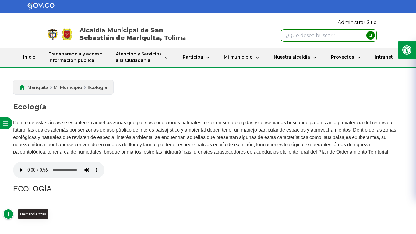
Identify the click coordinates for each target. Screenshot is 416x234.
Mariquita (38, 87)
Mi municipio (238, 57)
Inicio (29, 57)
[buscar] (370, 35)
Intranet (384, 57)
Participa (193, 57)
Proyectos (342, 57)
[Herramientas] (8, 214)
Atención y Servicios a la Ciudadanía (139, 57)
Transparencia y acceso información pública (75, 57)
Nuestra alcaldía (292, 57)
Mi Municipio (68, 87)
